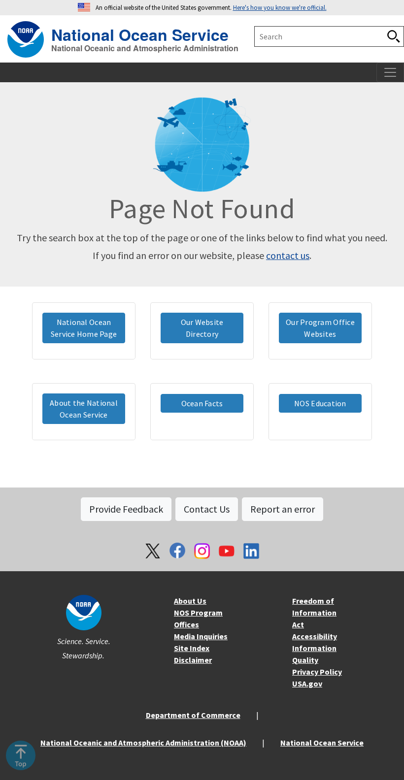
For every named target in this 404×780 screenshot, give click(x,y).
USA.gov (307, 683)
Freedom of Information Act (314, 612)
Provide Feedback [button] (126, 509)
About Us (190, 601)
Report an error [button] (282, 509)
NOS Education (320, 403)
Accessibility (314, 636)
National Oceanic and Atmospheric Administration (144, 48)
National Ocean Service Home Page (84, 328)
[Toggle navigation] (390, 72)
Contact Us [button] (207, 509)
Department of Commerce (193, 715)
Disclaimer (193, 660)
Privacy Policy (317, 672)
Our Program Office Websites (320, 328)
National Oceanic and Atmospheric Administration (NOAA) (143, 743)
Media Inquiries (201, 636)
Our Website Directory (202, 328)
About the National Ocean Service (84, 409)
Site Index (191, 648)
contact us (287, 255)
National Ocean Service (140, 33)
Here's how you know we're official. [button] (280, 7)
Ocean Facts (202, 403)
